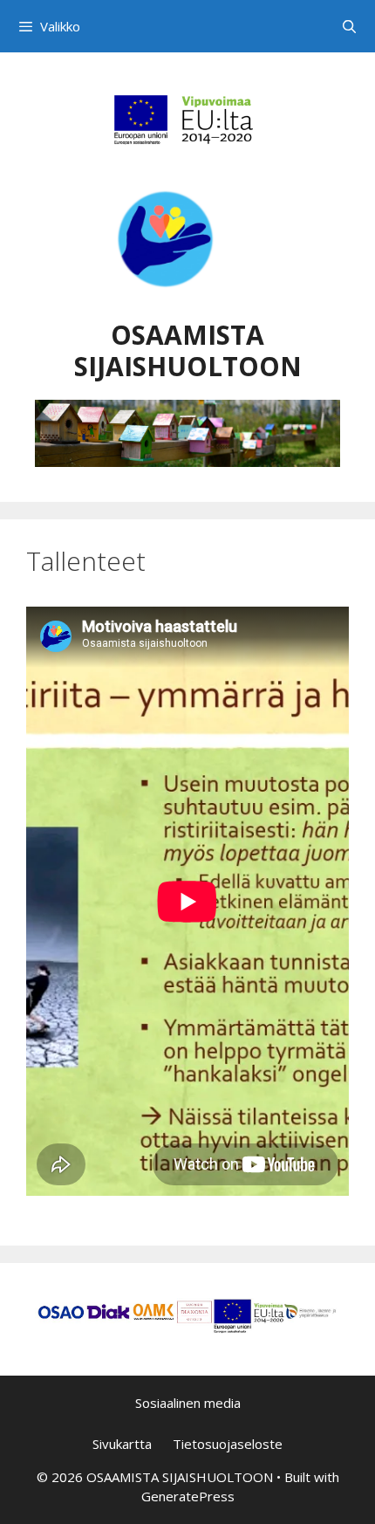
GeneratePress (188, 1496)
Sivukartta (122, 1443)
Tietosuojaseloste (228, 1443)
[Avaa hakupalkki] (349, 26)
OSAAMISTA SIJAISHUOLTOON (188, 350)
